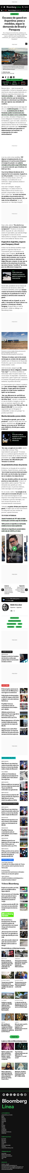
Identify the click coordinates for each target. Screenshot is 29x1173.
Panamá (3, 1126)
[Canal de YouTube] (11, 1095)
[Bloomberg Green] (14, 914)
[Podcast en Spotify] (25, 1095)
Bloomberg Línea (14, 617)
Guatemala (3, 1133)
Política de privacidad (6, 1154)
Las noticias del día (11, 623)
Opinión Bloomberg (7, 860)
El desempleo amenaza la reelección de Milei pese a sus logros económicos (9, 690)
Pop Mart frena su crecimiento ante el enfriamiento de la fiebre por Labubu (9, 706)
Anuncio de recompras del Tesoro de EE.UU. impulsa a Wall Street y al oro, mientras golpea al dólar (10, 797)
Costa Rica (3, 1129)
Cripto (2, 1143)
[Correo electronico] (11, 611)
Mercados (3, 1140)
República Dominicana (6, 1131)
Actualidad (3, 1142)
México (3, 1117)
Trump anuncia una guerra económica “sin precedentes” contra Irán (20, 985)
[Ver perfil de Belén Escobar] (5, 608)
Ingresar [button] (26, 7)
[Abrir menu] (2, 7)
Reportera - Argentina (16, 607)
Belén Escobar (6, 72)
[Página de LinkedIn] (18, 1095)
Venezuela (3, 1121)
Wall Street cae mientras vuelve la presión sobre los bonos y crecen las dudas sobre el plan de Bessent (8, 590)
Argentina (14, 14)
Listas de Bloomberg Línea (7, 1147)
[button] (26, 44)
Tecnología (3, 1157)
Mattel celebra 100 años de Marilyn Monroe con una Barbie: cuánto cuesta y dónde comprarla (6, 1055)
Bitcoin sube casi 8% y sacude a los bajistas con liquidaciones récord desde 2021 (21, 1027)
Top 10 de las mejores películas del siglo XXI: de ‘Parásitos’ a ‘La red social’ (21, 1055)
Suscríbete (3, 1153)
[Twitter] (14, 611)
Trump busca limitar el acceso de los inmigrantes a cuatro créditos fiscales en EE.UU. (7, 985)
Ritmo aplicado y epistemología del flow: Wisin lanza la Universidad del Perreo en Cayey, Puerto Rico (6, 1075)
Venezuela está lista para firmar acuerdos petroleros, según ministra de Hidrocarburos (21, 963)
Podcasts (3, 1146)
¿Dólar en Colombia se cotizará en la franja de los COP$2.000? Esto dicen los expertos (9, 776)
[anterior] (2, 590)
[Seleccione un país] (4, 7)
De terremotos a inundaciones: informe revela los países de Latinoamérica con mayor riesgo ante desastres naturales (9, 924)
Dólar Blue (19, 626)
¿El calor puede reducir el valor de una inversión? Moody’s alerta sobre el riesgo (9, 942)
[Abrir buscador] (23, 7)
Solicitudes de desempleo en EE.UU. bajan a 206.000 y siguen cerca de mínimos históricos (10, 698)
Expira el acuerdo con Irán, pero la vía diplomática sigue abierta (10, 889)
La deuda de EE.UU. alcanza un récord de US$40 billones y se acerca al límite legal (21, 1005)
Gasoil (20, 623)
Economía (3, 1138)
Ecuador (3, 1125)
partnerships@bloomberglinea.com (9, 1165)
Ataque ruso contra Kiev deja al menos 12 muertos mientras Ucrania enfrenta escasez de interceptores (10, 731)
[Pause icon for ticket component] (2, 10)
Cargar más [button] (14, 1036)
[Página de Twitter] (7, 1095)
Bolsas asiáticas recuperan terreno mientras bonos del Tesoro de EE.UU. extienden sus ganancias (10, 787)
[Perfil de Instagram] (14, 1095)
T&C (2, 1158)
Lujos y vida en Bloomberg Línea (14, 1041)
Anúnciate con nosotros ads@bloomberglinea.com (12, 1166)
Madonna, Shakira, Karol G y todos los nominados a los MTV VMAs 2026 (20, 1074)
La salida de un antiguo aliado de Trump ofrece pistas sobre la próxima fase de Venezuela (13, 866)
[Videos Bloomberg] (14, 884)
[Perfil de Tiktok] (21, 1095)
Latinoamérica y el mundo (6, 1114)
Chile (2, 1122)
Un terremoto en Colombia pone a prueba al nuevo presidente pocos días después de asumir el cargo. (10, 897)
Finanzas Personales (5, 1145)
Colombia (3, 1120)
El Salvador (3, 1130)
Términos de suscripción (6, 1156)
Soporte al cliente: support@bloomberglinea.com (12, 1168)
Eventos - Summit (5, 1164)
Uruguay (3, 1127)
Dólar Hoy (3, 1141)
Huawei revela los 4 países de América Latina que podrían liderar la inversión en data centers (10, 659)
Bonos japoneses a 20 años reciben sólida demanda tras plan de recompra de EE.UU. (10, 723)
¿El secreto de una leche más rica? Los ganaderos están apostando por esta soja (9, 934)
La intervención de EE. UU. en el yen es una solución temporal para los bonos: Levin (9, 907)
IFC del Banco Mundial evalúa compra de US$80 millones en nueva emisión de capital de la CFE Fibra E (7, 1027)
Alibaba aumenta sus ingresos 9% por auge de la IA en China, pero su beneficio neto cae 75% (10, 714)
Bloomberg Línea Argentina (14, 620)
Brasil (2, 1116)
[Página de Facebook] (4, 1095)
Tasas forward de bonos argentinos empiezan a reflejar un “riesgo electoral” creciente (20, 590)
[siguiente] (26, 590)
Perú (2, 1124)
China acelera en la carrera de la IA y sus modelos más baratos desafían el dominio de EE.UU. (10, 853)
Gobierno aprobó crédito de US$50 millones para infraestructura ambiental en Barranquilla (6, 1006)
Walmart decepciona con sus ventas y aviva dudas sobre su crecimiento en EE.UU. (9, 822)
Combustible (10, 626)
